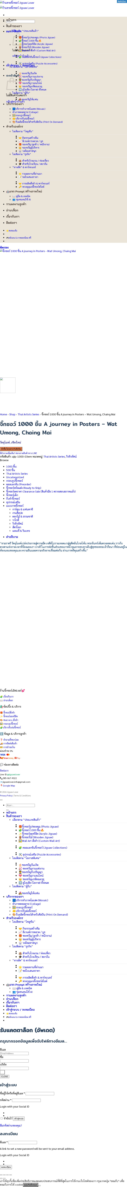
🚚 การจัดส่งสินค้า (8, 743)
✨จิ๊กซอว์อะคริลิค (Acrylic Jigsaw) (36, 43)
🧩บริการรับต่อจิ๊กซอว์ (10, 727)
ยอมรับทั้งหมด (30, 1185)
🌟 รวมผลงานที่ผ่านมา (30, 173)
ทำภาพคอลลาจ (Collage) (25, 112)
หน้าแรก (11, 20)
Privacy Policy (6, 795)
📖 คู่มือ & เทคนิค (21, 196)
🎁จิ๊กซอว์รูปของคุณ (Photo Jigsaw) (37, 37)
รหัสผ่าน (5, 1100)
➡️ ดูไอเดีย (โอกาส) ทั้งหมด (32, 89)
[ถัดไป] (4, 1178)
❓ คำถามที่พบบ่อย (9, 739)
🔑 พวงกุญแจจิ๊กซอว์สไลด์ (31, 186)
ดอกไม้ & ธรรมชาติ (22, 516)
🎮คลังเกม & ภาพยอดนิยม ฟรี (18, 237)
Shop (12, 414)
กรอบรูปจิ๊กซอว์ (14, 480)
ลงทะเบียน (6, 1167)
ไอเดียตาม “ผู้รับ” (21, 92)
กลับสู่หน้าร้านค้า (15, 101)
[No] (39, 1185)
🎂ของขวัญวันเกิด (28, 73)
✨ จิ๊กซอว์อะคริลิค (9, 716)
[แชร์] (7, 1174)
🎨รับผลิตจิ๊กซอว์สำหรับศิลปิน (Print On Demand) (37, 121)
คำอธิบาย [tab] (12, 537)
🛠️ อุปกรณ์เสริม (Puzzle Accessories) (38, 63)
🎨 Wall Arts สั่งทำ (9, 720)
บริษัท (3, 1064)
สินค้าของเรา (14, 26)
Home (3, 414)
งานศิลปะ (17, 513)
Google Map (9, 785)
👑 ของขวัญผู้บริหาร (29, 147)
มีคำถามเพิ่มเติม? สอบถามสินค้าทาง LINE (18, 453)
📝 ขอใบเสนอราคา (28, 176)
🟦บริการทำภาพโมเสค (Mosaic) (28, 108)
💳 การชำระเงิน (7, 747)
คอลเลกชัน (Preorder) (18, 484)
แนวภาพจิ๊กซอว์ (14, 505)
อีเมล (3, 1049)
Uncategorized (15, 477)
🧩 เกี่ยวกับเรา (6, 696)
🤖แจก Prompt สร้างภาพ (21, 191)
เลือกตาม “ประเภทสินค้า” (25, 30)
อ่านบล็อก (12, 210)
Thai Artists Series (28, 414)
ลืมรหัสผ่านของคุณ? (11, 1125)
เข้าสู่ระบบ (18, 1118)
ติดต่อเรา (11, 222)
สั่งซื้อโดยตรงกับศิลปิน (11, 449)
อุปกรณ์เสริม (13, 502)
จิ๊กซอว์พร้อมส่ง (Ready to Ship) (23, 488)
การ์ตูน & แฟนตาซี (22, 509)
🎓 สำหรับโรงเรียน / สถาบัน (33, 163)
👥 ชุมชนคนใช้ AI (21, 199)
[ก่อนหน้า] (1, 1178)
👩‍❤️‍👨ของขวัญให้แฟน (28, 99)
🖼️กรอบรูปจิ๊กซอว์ (21, 115)
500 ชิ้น (10, 470)
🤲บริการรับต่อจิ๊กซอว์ (23, 118)
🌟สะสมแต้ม (11, 230)
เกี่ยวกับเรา (12, 216)
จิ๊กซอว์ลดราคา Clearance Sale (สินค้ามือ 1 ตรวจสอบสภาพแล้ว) (41, 491)
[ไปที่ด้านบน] (1, 799)
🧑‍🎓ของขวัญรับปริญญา (30, 79)
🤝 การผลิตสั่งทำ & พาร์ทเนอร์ (34, 183)
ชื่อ (1, 1057)
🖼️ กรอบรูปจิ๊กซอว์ (9, 723)
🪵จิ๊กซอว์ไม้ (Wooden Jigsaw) (34, 47)
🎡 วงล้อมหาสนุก (27, 150)
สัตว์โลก (16, 527)
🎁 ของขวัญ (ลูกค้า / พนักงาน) (34, 144)
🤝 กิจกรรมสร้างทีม (28, 137)
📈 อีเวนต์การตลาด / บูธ (31, 141)
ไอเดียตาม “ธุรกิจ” (21, 154)
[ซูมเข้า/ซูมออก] (1, 1174)
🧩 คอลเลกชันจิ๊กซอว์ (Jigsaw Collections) (40, 57)
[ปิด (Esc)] (10, 1174)
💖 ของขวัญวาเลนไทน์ (30, 83)
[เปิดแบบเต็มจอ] (4, 1174)
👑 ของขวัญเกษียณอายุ (30, 86)
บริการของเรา (15, 104)
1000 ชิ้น (11, 466)
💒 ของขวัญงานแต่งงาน (31, 76)
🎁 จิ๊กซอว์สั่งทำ (7, 712)
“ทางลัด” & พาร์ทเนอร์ (24, 167)
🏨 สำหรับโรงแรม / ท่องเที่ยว (34, 160)
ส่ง (2, 1072)
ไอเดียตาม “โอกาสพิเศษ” (25, 66)
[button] (4, 247)
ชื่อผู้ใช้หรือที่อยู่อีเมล (12, 1093)
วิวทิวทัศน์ (71, 456)
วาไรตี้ (15, 520)
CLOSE (4, 1076)
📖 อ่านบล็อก (6, 700)
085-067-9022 (10, 778)
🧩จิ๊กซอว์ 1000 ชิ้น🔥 (30, 40)
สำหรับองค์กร (14, 126)
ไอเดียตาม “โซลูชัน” (22, 131)
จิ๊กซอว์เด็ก (12, 495)
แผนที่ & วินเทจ (21, 530)
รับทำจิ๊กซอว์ (13, 498)
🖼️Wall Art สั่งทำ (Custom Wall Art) (37, 50)
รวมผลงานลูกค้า (16, 204)
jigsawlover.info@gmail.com (16, 781)
